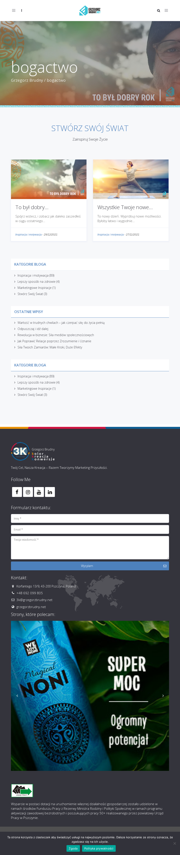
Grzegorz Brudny (27, 80)
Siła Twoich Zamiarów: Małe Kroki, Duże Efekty (50, 347)
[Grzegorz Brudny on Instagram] (28, 492)
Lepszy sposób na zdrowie (37, 281)
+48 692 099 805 (29, 593)
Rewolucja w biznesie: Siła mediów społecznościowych (56, 335)
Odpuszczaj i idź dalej (33, 329)
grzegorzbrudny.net (31, 607)
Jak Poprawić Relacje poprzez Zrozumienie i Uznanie (54, 341)
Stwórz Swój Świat (30, 294)
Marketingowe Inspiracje (35, 288)
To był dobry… (32, 207)
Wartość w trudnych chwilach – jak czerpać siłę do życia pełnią (61, 323)
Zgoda (73, 848)
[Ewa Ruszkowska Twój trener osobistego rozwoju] (90, 700)
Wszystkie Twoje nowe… (125, 207)
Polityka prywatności (98, 848)
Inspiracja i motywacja (28, 234)
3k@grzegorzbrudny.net (34, 600)
